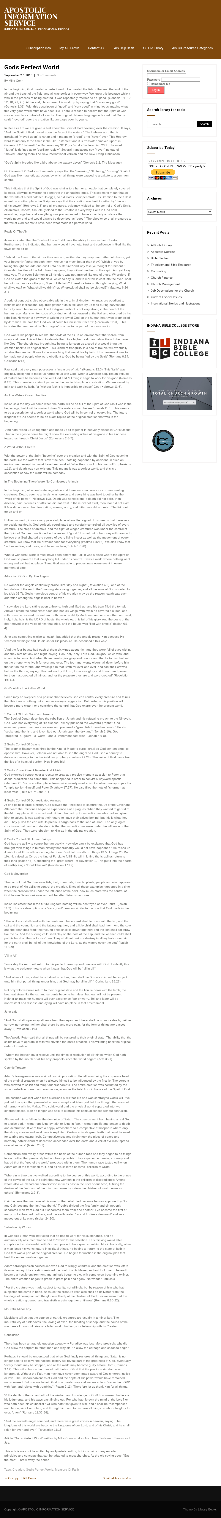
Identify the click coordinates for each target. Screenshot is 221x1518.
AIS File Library (152, 48)
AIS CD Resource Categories (192, 48)
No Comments (46, 75)
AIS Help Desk (124, 48)
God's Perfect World (39, 1469)
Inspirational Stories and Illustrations (175, 303)
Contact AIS (96, 48)
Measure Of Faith (67, 1469)
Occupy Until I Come (20, 1478)
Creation (18, 1469)
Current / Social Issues (166, 297)
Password (153, 79)
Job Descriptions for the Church (172, 290)
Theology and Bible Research (171, 264)
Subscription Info (39, 48)
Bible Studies (160, 258)
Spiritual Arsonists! (117, 1478)
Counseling (158, 271)
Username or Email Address (166, 71)
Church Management (165, 284)
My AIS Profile (69, 48)
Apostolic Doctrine (163, 251)
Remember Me (160, 84)
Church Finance (162, 277)
